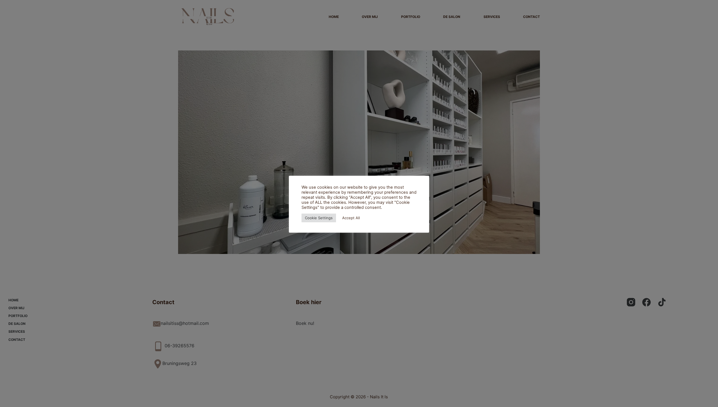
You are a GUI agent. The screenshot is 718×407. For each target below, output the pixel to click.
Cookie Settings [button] (319, 218)
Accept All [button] (351, 218)
